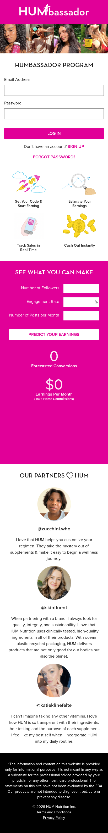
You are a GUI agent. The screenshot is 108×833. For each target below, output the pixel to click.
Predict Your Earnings (54, 334)
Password (12, 103)
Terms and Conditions (54, 812)
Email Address (17, 79)
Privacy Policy (54, 817)
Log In (54, 133)
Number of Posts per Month (34, 315)
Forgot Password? (54, 157)
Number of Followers (40, 288)
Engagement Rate (42, 301)
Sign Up (76, 146)
